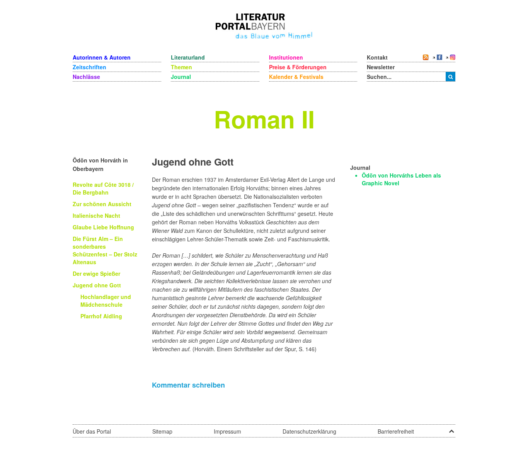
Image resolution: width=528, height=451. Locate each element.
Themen (181, 67)
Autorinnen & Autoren (102, 57)
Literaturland (188, 57)
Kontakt (377, 57)
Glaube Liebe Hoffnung (103, 227)
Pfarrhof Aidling (101, 316)
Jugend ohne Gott (97, 285)
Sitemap (162, 431)
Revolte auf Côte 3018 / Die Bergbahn (103, 188)
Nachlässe (86, 76)
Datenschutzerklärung (309, 431)
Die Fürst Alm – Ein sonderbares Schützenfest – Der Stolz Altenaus (105, 250)
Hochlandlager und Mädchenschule (105, 300)
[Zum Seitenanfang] (451, 428)
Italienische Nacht (96, 215)
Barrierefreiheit (396, 431)
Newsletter (381, 67)
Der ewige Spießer (96, 273)
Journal (181, 76)
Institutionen (286, 57)
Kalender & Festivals (296, 76)
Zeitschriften (89, 67)
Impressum (227, 431)
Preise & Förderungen (298, 67)
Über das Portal (92, 431)
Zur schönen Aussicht (102, 204)
